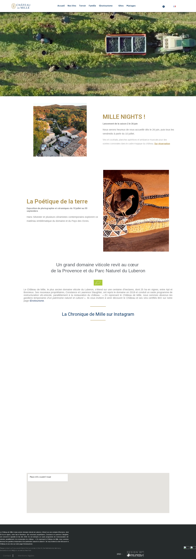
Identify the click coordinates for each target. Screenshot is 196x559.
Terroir (82, 6)
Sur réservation (162, 143)
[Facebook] (170, 553)
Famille (92, 6)
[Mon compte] (169, 6)
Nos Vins (72, 6)
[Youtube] (178, 553)
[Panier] (164, 6)
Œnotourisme (106, 6)
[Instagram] (185, 553)
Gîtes (121, 6)
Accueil (61, 6)
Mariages (131, 6)
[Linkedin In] (192, 553)
